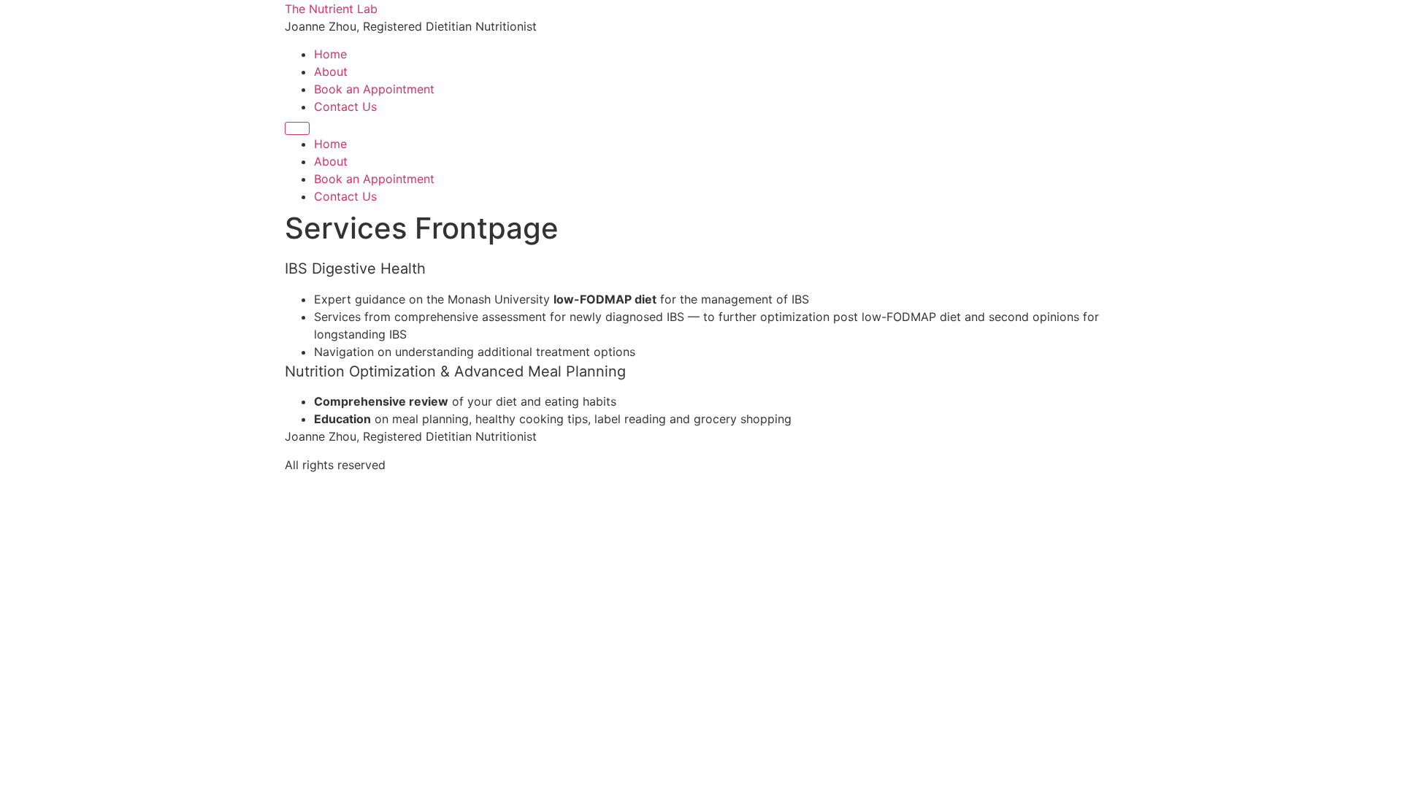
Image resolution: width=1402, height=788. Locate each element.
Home (330, 54)
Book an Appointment (374, 89)
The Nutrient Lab (331, 8)
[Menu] (297, 128)
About (331, 71)
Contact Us (345, 106)
